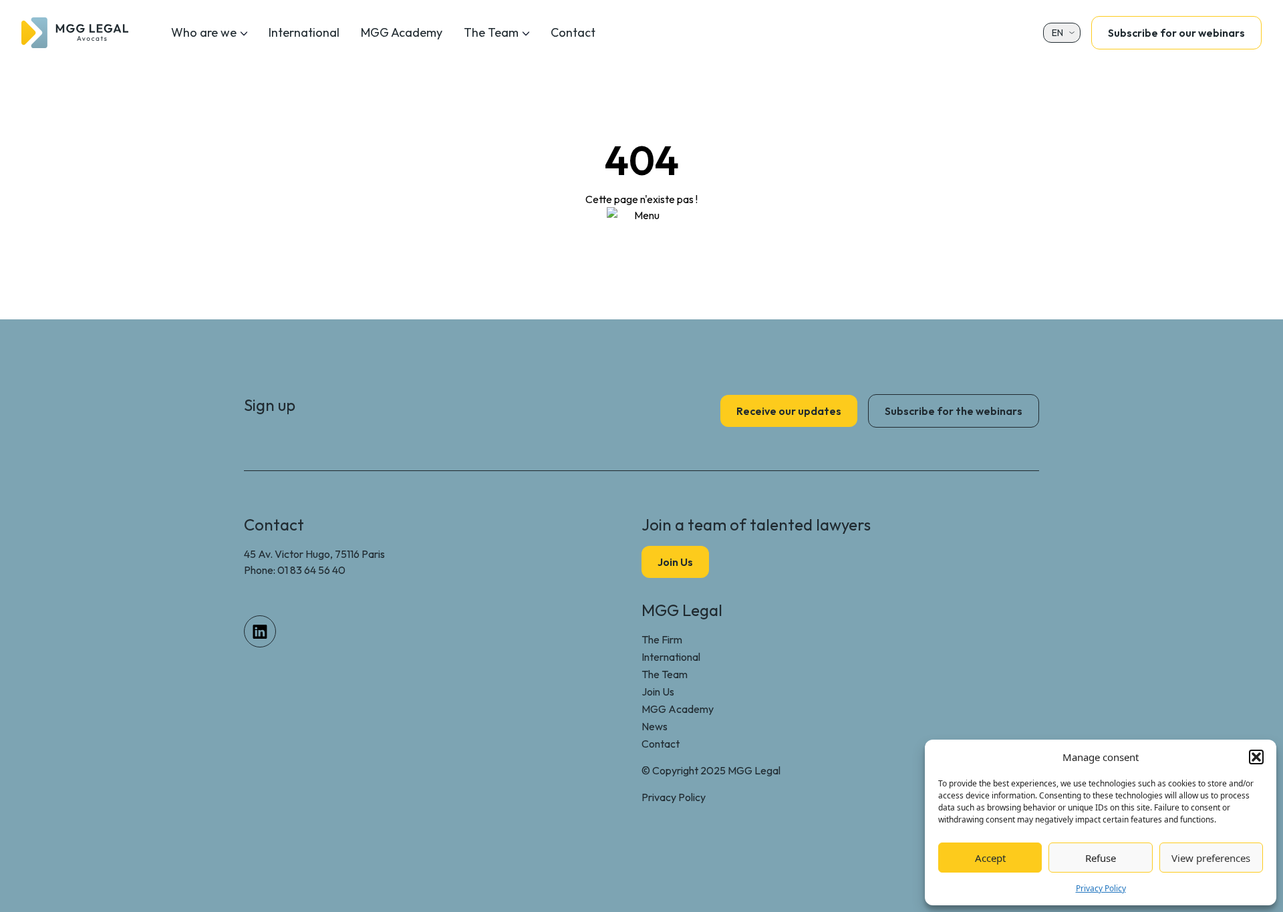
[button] (1256, 757)
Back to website (641, 245)
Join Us (658, 691)
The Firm (662, 639)
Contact (573, 32)
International (304, 32)
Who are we (204, 32)
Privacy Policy (1101, 888)
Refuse (1100, 858)
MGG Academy (401, 32)
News (655, 726)
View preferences (1210, 858)
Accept (990, 858)
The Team (491, 32)
